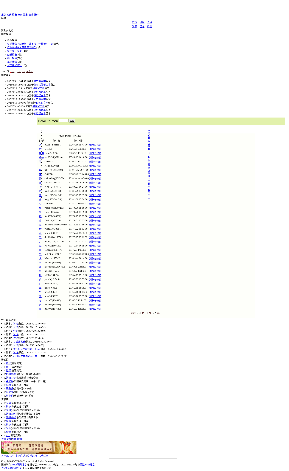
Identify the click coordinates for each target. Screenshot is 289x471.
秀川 (8, 410)
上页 (142, 313)
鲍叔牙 (9, 392)
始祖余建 (11, 374)
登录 (8, 439)
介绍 (149, 22)
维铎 (8, 370)
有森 (41, 153)
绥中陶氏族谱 (14, 51)
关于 (7, 455)
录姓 (142, 22)
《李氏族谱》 (14, 65)
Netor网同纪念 (18, 464)
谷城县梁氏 (19, 341)
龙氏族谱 (12, 62)
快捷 (19, 439)
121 (8, 435)
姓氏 (9, 14)
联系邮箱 (32, 455)
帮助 (14, 439)
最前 (133, 313)
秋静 (8, 406)
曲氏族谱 (12, 54)
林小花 (9, 396)
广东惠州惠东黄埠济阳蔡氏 (21, 47)
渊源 (134, 26)
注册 (3, 439)
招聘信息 (21, 455)
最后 (158, 313)
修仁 (8, 367)
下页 (148, 313)
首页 (134, 22)
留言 (142, 26)
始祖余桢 (11, 377)
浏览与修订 (95, 145)
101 (23, 71)
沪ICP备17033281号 (11, 468)
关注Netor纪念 (87, 464)
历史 (25, 14)
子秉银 (9, 388)
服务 (36, 14)
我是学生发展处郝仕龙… (26, 356)
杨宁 (41, 157)
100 (19, 71)
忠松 (8, 385)
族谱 (14, 14)
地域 (30, 14)
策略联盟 (43, 455)
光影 (8, 403)
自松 (8, 363)
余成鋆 (9, 381)
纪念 (3, 14)
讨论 (15, 323)
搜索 (19, 14)
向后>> (29, 71)
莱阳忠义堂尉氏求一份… (26, 349)
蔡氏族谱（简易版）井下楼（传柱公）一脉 (30, 44)
